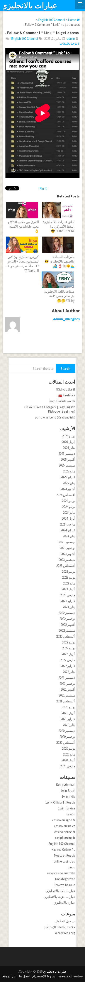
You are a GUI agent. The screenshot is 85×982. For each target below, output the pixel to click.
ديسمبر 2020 (66, 731)
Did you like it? (65, 389)
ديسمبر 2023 (66, 542)
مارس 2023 (67, 595)
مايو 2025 (69, 471)
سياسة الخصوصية (70, 976)
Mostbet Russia (64, 855)
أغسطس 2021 (65, 701)
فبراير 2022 (68, 666)
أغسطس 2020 (65, 742)
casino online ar (64, 832)
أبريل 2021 (68, 713)
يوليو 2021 (68, 707)
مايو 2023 (69, 583)
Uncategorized (65, 879)
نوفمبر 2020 (67, 737)
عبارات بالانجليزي (29, 6)
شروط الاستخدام (44, 976)
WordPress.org (65, 933)
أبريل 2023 (68, 589)
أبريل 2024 (68, 518)
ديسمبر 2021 (66, 678)
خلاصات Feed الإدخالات (59, 927)
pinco (71, 867)
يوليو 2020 (68, 748)
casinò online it (65, 838)
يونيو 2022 (68, 648)
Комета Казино (64, 885)
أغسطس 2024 (65, 495)
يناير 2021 (69, 725)
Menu (80, 4)
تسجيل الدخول (65, 921)
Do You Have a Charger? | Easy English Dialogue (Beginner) (49, 409)
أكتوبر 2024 (68, 489)
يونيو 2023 (68, 577)
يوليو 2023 (68, 571)
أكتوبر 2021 (68, 689)
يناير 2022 (69, 672)
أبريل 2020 (68, 760)
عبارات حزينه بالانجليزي (59, 897)
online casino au (64, 861)
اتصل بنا (24, 976)
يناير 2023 (69, 607)
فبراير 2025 (68, 477)
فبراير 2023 (68, 601)
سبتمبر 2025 (67, 465)
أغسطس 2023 (65, 566)
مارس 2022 (67, 660)
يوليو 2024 (68, 501)
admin (71, 38)
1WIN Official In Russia (60, 802)
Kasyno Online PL (63, 849)
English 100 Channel (24, 38)
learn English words (62, 401)
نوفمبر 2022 (67, 619)
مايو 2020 (69, 754)
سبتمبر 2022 (67, 630)
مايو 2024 (69, 512)
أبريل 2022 (68, 654)
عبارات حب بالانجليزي (60, 891)
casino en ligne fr (63, 820)
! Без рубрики (65, 785)
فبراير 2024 (68, 530)
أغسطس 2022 (65, 636)
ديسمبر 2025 (66, 453)
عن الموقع (9, 976)
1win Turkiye (66, 808)
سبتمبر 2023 (67, 560)
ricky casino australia (61, 873)
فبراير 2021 (68, 719)
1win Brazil (68, 790)
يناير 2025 (69, 483)
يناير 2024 (69, 536)
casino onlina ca (64, 826)
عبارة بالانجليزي (64, 903)
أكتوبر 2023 (68, 554)
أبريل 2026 (68, 442)
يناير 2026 (69, 448)
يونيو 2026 (68, 436)
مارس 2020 (67, 766)
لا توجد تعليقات (70, 43)
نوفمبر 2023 (67, 548)
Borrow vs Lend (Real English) (55, 417)
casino (70, 814)
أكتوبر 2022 (68, 624)
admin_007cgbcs (66, 319)
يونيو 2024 (68, 507)
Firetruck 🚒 (66, 395)
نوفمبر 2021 (67, 683)
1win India (68, 796)
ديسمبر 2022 (66, 613)
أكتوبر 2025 (68, 459)
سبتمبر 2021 (67, 695)
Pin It (43, 188)
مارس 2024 (67, 524)
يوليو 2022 (68, 642)
